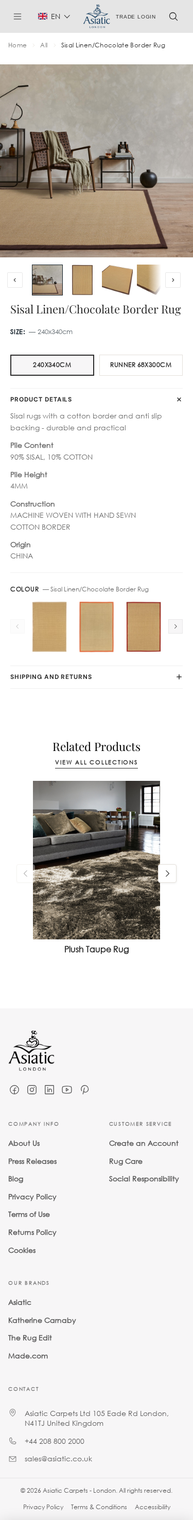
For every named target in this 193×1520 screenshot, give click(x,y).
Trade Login (136, 16)
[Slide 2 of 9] (82, 280)
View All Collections (96, 762)
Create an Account (144, 1143)
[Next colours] (175, 626)
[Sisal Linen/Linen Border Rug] (49, 627)
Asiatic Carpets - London (79, 1490)
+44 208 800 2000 (54, 1440)
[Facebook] (14, 1089)
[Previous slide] (14, 280)
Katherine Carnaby (42, 1319)
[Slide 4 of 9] (152, 280)
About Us (24, 1143)
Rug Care (126, 1160)
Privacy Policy (32, 1196)
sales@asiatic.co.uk (58, 1458)
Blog (15, 1178)
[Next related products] (167, 873)
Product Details (41, 399)
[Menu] (21, 16)
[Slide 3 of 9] (117, 280)
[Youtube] (67, 1089)
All (43, 45)
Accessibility (152, 1506)
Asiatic (19, 1302)
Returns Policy (32, 1231)
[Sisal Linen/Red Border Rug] (143, 627)
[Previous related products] (25, 873)
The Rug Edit (30, 1337)
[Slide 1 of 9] (47, 280)
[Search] (173, 16)
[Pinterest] (84, 1089)
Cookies (22, 1249)
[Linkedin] (49, 1089)
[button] (54, 16)
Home (17, 45)
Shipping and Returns (51, 677)
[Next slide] (173, 280)
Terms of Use (29, 1214)
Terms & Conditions (99, 1506)
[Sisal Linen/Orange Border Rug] (96, 627)
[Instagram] (32, 1089)
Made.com (28, 1355)
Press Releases (32, 1160)
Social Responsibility (144, 1178)
